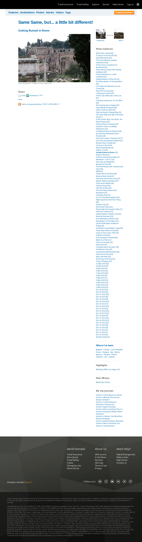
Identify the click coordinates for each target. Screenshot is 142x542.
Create (70, 463)
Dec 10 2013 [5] (102, 335)
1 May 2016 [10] (102, 287)
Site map (99, 463)
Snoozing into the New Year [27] (108, 179)
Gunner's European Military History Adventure (109, 413)
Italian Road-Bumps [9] (104, 148)
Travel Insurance (65, 4)
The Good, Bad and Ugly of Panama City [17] (109, 116)
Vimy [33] (99, 169)
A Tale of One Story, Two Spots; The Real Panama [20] (109, 120)
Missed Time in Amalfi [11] (105, 143)
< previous (100, 40)
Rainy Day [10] (101, 245)
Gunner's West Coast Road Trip (108, 423)
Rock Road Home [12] (104, 207)
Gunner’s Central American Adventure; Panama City (106, 403)
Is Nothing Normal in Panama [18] (108, 131)
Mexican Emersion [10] (104, 216)
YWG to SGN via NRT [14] (105, 110)
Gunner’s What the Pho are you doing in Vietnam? (108, 398)
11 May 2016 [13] (102, 264)
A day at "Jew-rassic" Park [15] (107, 233)
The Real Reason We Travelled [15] (109, 167)
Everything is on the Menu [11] (107, 221)
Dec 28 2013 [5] (102, 292)
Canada (106, 350)
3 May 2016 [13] (102, 283)
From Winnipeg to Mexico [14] (107, 219)
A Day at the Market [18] (105, 183)
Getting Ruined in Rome (34, 30)
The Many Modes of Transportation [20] (109, 83)
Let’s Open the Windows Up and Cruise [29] (108, 87)
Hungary (105, 352)
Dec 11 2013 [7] (102, 332)
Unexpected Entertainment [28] (107, 252)
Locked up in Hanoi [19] (105, 93)
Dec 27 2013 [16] (102, 294)
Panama (107, 355)
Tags (68, 12)
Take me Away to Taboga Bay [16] (108, 112)
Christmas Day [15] (103, 195)
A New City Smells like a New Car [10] (108, 97)
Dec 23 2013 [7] (102, 304)
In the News (100, 457)
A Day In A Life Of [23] (104, 145)
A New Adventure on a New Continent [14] (106, 75)
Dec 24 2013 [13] (102, 301)
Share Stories (73, 468)
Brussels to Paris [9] (103, 164)
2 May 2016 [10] (102, 285)
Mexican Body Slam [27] (105, 176)
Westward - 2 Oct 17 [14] (105, 160)
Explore (95, 4)
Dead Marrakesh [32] (104, 58)
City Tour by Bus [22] (103, 188)
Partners (99, 460)
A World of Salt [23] (103, 235)
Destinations (27, 12)
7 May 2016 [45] (102, 273)
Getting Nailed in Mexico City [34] (108, 214)
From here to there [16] (104, 254)
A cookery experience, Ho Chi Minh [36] (109, 102)
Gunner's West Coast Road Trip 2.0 (109, 409)
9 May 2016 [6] (101, 268)
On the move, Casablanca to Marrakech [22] (106, 66)
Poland (114, 355)
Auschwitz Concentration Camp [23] (109, 228)
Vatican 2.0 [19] (101, 150)
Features (13, 12)
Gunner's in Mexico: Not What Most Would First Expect (109, 417)
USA (105, 357)
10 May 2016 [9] (102, 266)
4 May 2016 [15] (102, 280)
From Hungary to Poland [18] (107, 238)
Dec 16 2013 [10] (102, 320)
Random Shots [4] (102, 337)
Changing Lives (74, 465)
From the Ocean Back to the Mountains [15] (106, 191)
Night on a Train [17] (103, 240)
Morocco (99, 355)
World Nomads (14, 4)
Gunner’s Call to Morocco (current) (109, 395)
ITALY (20, 83)
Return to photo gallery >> (51, 104)
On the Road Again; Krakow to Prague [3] (107, 224)
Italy (111, 352)
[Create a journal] (124, 13)
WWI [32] (99, 171)
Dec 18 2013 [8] (102, 316)
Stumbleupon (33, 95)
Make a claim (122, 457)
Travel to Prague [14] (104, 261)
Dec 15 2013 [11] (102, 323)
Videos (60, 12)
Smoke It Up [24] (102, 205)
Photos (40, 12)
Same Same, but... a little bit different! (55, 22)
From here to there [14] (104, 212)
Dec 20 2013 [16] (102, 311)
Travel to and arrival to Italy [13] (107, 157)
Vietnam (112, 357)
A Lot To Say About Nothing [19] (108, 197)
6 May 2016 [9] (101, 275)
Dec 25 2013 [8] (102, 299)
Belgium (99, 350)
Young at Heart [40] (103, 186)
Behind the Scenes (103, 382)
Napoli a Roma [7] (103, 155)
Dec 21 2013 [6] (102, 309)
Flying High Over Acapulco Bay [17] (109, 209)
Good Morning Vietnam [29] (106, 108)
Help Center (118, 4)
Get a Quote (72, 457)
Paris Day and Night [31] (105, 162)
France (98, 352)
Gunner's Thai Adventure (105, 426)
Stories (106, 4)
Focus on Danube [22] (104, 242)
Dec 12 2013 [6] (102, 328)
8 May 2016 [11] (102, 271)
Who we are (100, 454)
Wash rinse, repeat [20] (104, 53)
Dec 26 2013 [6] (102, 297)
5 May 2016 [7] (101, 278)
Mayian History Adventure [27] (107, 181)
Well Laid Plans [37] (103, 257)
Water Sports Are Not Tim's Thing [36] (108, 201)
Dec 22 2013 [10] (102, 306)
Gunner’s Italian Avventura (106, 407)
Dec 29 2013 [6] (102, 290)
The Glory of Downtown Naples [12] (109, 141)
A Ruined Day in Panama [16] (107, 124)
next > (121, 40)
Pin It (41, 95)
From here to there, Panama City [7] (109, 138)
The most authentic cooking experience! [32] (106, 61)
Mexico (117, 352)
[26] (107, 152)
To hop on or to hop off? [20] (106, 56)
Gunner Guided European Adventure (110, 421)
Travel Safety (83, 4)
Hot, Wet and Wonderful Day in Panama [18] (107, 135)
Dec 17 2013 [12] (102, 318)
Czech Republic (117, 350)
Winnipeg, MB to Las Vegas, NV (108, 369)
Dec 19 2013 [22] (102, 313)
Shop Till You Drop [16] (104, 91)
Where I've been (104, 345)
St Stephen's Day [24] (104, 249)
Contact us (121, 463)
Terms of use (101, 465)
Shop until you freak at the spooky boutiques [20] (108, 71)
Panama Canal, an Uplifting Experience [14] (106, 128)
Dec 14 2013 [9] (102, 325)
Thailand (99, 357)
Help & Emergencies (125, 454)
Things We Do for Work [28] (106, 174)
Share (20, 99)
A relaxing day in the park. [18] (107, 247)
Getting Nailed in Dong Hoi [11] (107, 79)
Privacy (98, 468)
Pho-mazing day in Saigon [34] (107, 105)
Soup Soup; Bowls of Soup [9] (107, 230)
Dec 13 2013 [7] (102, 330)
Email (23, 95)
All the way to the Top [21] (105, 259)
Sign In (130, 4)
